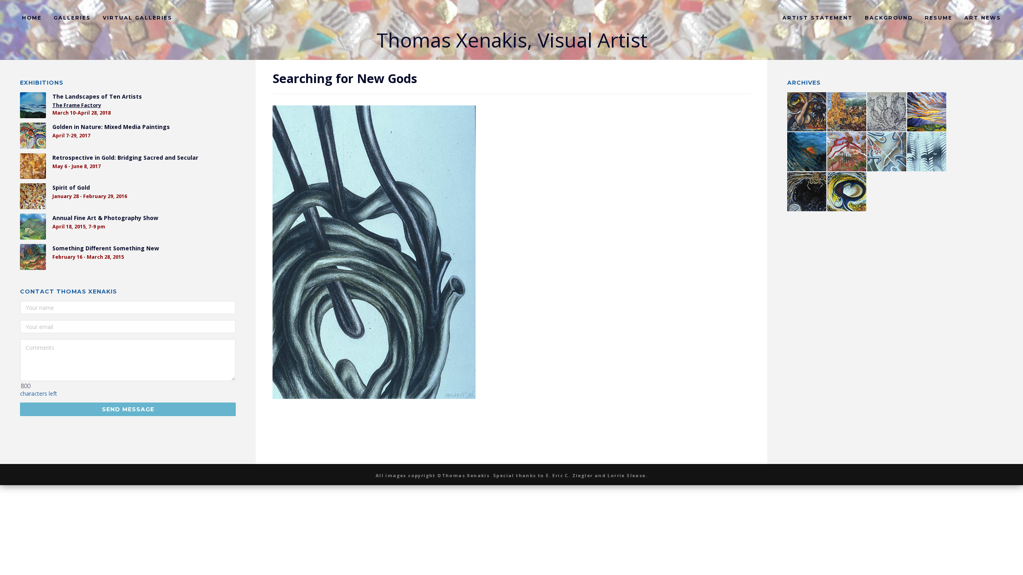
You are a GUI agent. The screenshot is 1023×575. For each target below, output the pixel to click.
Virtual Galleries (137, 18)
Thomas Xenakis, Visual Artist (511, 40)
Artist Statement (817, 18)
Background (889, 18)
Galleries (72, 18)
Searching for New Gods (345, 78)
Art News (982, 18)
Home (32, 18)
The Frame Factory (76, 105)
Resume (938, 18)
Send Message (128, 409)
